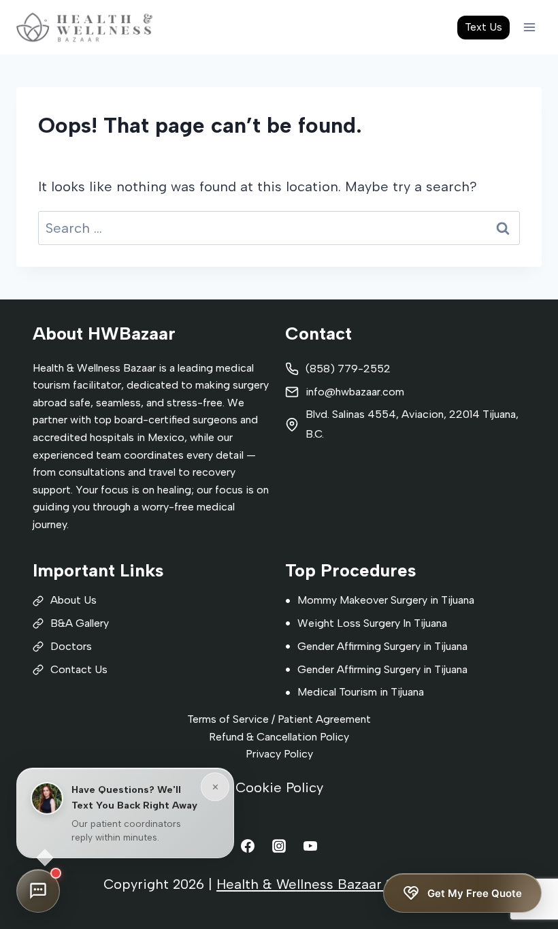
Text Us (483, 26)
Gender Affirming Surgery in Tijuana (382, 646)
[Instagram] (279, 846)
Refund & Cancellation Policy (279, 736)
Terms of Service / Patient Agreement (279, 719)
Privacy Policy (279, 753)
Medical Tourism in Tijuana (360, 691)
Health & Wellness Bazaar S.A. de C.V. (335, 884)
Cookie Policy (279, 787)
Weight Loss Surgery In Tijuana (372, 623)
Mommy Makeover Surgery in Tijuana (385, 599)
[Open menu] (529, 26)
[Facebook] (247, 846)
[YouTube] (310, 846)
